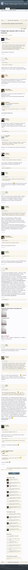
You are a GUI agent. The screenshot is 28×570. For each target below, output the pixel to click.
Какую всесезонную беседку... (14, 494)
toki (6, 58)
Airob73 (10, 536)
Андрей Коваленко (9, 450)
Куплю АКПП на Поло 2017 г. (14, 535)
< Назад (2, 35)
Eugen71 (7, 356)
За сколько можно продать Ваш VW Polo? (12, 23)
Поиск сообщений (4, 10)
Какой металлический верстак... (14, 503)
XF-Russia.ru (6, 567)
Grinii (10, 480)
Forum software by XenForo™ (5, 566)
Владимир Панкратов (12, 483)
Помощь (26, 565)
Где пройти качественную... (13, 491)
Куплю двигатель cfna (12, 541)
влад (6, 172)
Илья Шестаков (11, 498)
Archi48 (6, 206)
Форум (7, 8)
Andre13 (7, 118)
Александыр (7, 89)
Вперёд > (10, 35)
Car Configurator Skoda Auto (7, 113)
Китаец (3, 131)
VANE (10, 549)
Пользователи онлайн (12, 556)
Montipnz (10, 545)
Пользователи (13, 8)
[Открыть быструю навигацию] (26, 20)
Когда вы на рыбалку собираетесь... (15, 497)
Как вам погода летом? (13, 485)
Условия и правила (24, 566)
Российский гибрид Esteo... (13, 479)
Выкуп (25, 28)
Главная (3, 8)
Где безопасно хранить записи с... (15, 482)
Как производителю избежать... (14, 500)
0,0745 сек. (9, 568)
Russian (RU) (3, 565)
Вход (14, 473)
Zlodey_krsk (11, 540)
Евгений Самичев (12, 501)
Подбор (22, 28)
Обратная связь (21, 565)
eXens (6, 38)
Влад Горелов (11, 489)
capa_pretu (7, 135)
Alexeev (10, 542)
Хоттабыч (7, 102)
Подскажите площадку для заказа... (15, 506)
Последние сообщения (12, 10)
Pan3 (6, 74)
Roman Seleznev (12, 495)
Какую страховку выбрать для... (14, 488)
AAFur (6, 268)
